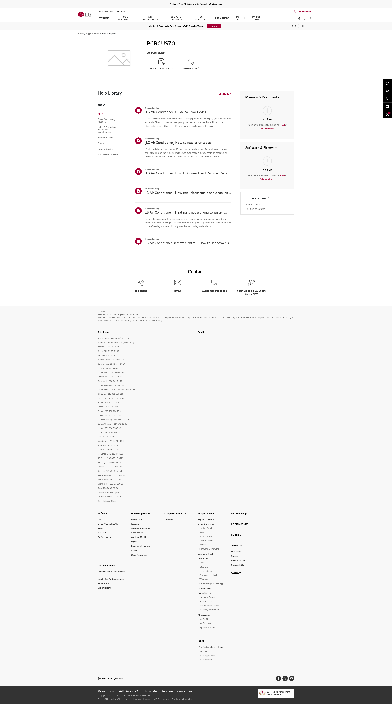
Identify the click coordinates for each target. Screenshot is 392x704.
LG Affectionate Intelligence (211, 647)
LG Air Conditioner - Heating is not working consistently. (186, 212)
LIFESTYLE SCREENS (108, 523)
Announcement (205, 588)
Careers (234, 555)
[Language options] (300, 18)
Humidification (105, 137)
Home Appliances (140, 513)
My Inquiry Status (207, 627)
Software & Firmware (209, 548)
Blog (201, 532)
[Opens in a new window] (278, 678)
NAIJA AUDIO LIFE (107, 532)
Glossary (236, 572)
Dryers (134, 550)
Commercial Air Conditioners (111, 571)
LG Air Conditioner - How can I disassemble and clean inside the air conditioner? (188, 192)
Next (306, 26)
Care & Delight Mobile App (211, 583)
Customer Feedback (208, 575)
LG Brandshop (239, 513)
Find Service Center (255, 208)
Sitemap (101, 690)
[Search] (311, 18)
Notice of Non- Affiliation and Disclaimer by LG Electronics (196, 3)
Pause (303, 26)
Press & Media (238, 560)
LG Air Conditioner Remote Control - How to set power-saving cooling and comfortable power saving (188, 242)
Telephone (203, 566)
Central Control (106, 149)
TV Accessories (105, 537)
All (99, 114)
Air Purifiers (103, 583)
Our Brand (236, 551)
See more (224, 93)
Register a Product (207, 519)
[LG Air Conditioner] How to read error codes (178, 142)
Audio (100, 528)
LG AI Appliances (139, 554)
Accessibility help (184, 690)
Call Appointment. (267, 128)
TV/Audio (103, 513)
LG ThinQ (236, 534)
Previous (299, 26)
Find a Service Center (209, 605)
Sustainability (237, 564)
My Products (205, 623)
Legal (111, 690)
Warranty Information (209, 609)
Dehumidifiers (104, 587)
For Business (304, 11)
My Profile (204, 619)
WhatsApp (204, 579)
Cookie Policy (167, 690)
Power (101, 143)
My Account (204, 614)
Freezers (135, 523)
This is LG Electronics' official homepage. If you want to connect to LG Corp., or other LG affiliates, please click (145, 699)
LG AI (201, 641)
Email (282, 125)
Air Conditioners (107, 565)
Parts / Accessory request (106, 120)
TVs (99, 519)
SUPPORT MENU (156, 52)
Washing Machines (140, 537)
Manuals (203, 544)
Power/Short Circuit (108, 154)
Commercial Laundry (140, 545)
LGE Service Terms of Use (130, 690)
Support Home (206, 513)
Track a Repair (205, 601)
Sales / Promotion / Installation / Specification (107, 129)
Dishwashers (137, 532)
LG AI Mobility (205, 659)
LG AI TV (203, 651)
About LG (236, 545)
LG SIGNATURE (239, 524)
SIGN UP (214, 26)
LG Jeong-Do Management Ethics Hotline (278, 693)
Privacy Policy (151, 690)
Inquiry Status (205, 570)
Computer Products (175, 513)
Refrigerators (137, 519)
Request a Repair (253, 204)
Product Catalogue (207, 528)
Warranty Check (205, 553)
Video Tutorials (206, 540)
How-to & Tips (206, 536)
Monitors (168, 519)
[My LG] (305, 18)
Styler (134, 541)
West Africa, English (112, 678)
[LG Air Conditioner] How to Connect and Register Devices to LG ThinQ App (188, 173)
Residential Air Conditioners (111, 578)
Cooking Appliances (140, 528)
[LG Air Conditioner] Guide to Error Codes (175, 112)
